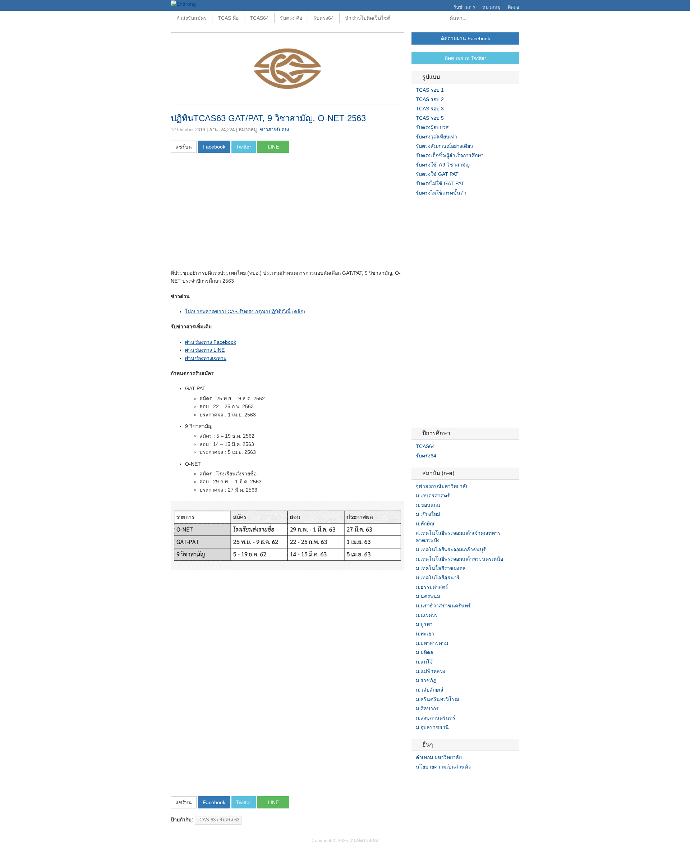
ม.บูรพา (424, 624)
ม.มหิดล (424, 652)
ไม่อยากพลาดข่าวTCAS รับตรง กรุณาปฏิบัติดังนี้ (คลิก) (245, 311)
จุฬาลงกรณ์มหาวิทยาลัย (442, 486)
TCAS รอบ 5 (430, 118)
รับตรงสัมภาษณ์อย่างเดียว (444, 146)
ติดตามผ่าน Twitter (465, 58)
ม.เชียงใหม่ (428, 514)
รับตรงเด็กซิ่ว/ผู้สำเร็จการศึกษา (450, 155)
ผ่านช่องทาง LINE (205, 350)
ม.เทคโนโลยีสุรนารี (438, 577)
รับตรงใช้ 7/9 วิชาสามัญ (443, 165)
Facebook (414, 781)
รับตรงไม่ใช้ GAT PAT (440, 183)
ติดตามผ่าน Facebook (465, 38)
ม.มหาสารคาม (432, 643)
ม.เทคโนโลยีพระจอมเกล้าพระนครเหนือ (459, 559)
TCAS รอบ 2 (430, 99)
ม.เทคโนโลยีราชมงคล (441, 568)
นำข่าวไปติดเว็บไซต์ (367, 18)
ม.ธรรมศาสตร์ (432, 587)
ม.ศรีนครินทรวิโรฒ (437, 699)
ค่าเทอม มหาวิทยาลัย (439, 757)
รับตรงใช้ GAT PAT (437, 174)
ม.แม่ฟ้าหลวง (430, 671)
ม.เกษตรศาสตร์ (433, 495)
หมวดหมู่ (491, 7)
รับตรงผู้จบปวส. (433, 127)
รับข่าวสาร (464, 7)
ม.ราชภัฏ (426, 680)
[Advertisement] (231, 213)
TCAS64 (259, 18)
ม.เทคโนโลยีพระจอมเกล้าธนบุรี (451, 549)
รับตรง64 (323, 18)
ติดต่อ (513, 7)
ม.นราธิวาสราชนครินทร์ (443, 605)
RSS (431, 781)
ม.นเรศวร (427, 615)
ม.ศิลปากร (427, 708)
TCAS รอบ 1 (430, 90)
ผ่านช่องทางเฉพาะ (205, 358)
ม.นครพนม (428, 596)
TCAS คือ (228, 18)
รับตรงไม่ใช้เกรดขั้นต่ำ (441, 193)
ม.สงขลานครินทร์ (435, 718)
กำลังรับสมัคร (191, 18)
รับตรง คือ (291, 18)
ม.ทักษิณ (425, 523)
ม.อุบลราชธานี (432, 727)
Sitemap (440, 781)
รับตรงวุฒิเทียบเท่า (436, 137)
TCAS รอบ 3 (430, 108)
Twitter (423, 781)
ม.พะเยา (425, 634)
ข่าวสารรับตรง (274, 129)
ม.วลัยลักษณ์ (429, 690)
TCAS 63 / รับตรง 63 (218, 819)
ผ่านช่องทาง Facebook (210, 342)
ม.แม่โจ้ (424, 662)
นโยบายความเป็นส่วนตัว (443, 767)
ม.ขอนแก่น (428, 505)
